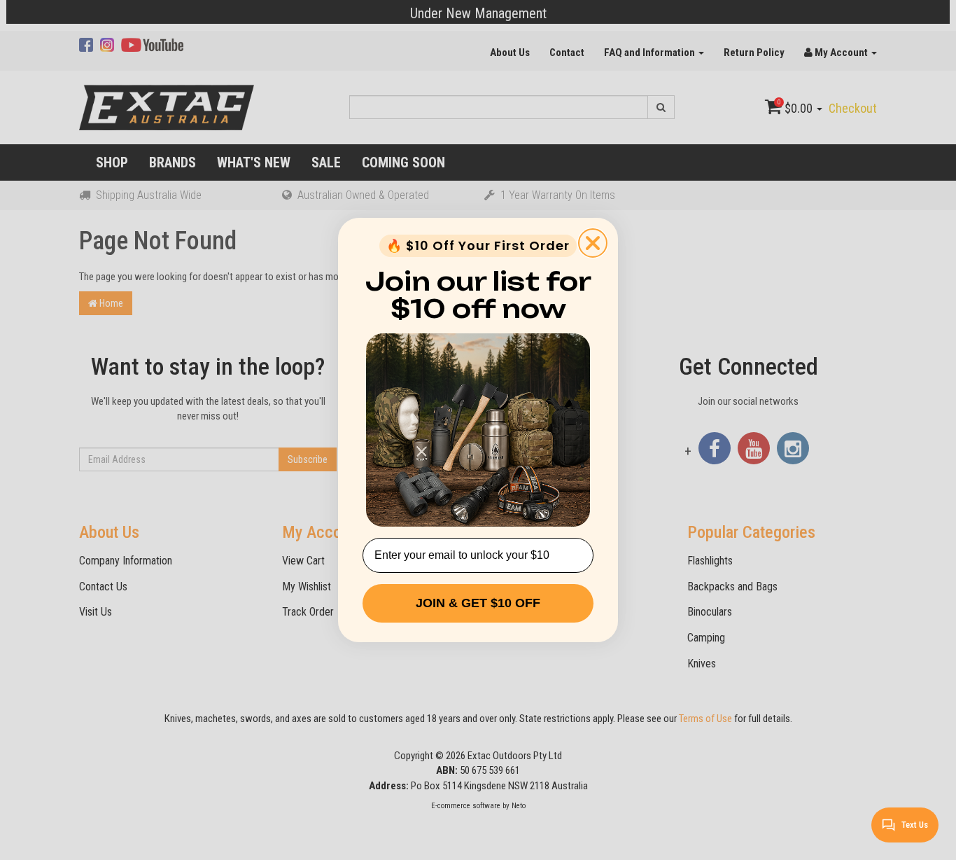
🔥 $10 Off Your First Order (478, 245)
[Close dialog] (593, 243)
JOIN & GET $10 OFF (478, 603)
